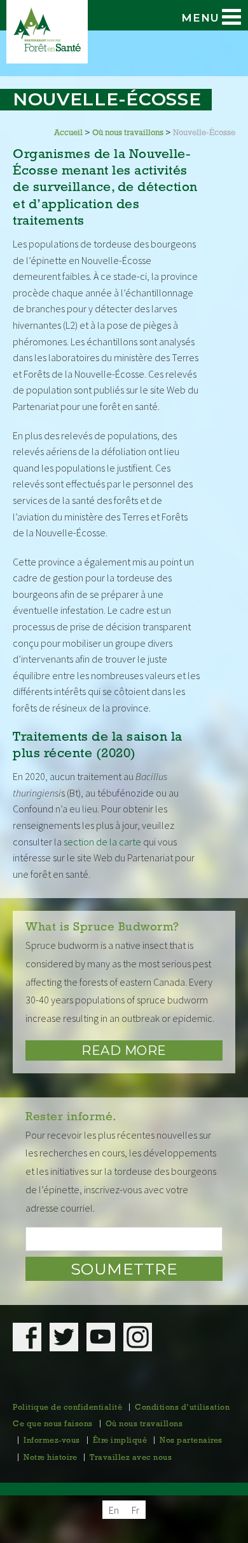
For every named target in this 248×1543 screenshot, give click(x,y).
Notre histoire (50, 1458)
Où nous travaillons (144, 1424)
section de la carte (102, 841)
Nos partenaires (191, 1441)
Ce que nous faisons (53, 1424)
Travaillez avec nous (131, 1458)
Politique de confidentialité (67, 1408)
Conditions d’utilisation (182, 1408)
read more (124, 1050)
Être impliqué (120, 1441)
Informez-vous (52, 1441)
